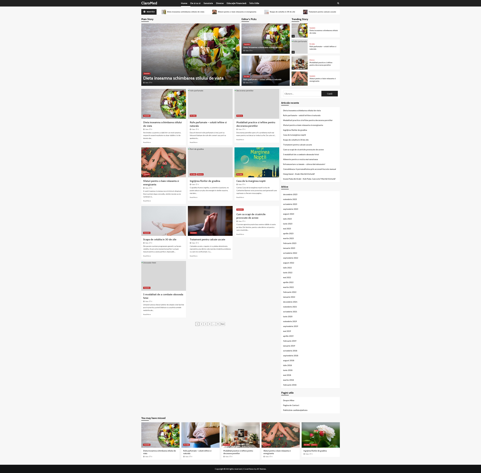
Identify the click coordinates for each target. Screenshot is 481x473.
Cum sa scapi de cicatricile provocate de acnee (303, 149)
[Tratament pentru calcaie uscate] (210, 221)
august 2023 (288, 214)
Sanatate (208, 3)
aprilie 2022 (288, 282)
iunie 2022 (287, 272)
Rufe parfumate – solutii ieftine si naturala (262, 79)
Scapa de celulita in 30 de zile (282, 12)
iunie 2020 (287, 316)
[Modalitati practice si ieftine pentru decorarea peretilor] (300, 62)
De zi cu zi (195, 3)
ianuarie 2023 (289, 248)
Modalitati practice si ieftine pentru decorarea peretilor (321, 63)
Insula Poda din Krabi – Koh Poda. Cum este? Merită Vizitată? (309, 179)
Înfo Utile (254, 3)
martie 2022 (288, 287)
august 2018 (288, 360)
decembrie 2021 (290, 302)
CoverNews (249, 469)
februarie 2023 (289, 243)
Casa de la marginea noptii (251, 180)
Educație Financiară (236, 3)
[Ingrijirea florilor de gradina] (210, 162)
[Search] (338, 3)
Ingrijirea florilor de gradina (295, 130)
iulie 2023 (287, 219)
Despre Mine (288, 400)
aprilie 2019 (288, 336)
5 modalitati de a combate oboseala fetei (301, 154)
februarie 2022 (289, 292)
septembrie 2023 (290, 209)
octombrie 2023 (290, 204)
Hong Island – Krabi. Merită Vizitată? (299, 174)
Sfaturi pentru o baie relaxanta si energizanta (236, 12)
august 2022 (288, 263)
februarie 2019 (289, 341)
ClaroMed (149, 3)
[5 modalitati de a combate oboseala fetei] (163, 276)
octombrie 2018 (290, 351)
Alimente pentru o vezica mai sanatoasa (300, 159)
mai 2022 (287, 277)
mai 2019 (287, 331)
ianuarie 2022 (289, 297)
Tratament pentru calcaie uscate (322, 12)
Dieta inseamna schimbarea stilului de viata (185, 12)
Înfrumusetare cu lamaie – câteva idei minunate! (304, 164)
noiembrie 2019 (290, 321)
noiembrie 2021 (290, 307)
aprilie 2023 (288, 233)
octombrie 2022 (290, 253)
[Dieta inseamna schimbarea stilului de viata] (190, 54)
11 (217, 324)
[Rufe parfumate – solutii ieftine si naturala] (266, 71)
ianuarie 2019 (289, 346)
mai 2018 (287, 375)
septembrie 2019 (290, 326)
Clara (146, 82)
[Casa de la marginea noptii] (256, 162)
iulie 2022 (287, 267)
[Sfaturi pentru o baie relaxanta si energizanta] (300, 79)
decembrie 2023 (290, 194)
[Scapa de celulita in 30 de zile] (163, 221)
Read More (147, 142)
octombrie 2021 (290, 311)
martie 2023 (288, 238)
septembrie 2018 (290, 355)
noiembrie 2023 (290, 199)
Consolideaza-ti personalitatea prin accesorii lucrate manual (309, 169)
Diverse (220, 3)
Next (222, 324)
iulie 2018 (287, 365)
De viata (246, 76)
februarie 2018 (289, 385)
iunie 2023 (287, 224)
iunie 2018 (287, 370)
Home (184, 3)
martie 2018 (288, 380)
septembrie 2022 (290, 258)
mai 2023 (287, 228)
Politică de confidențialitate (295, 410)
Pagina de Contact (291, 405)
